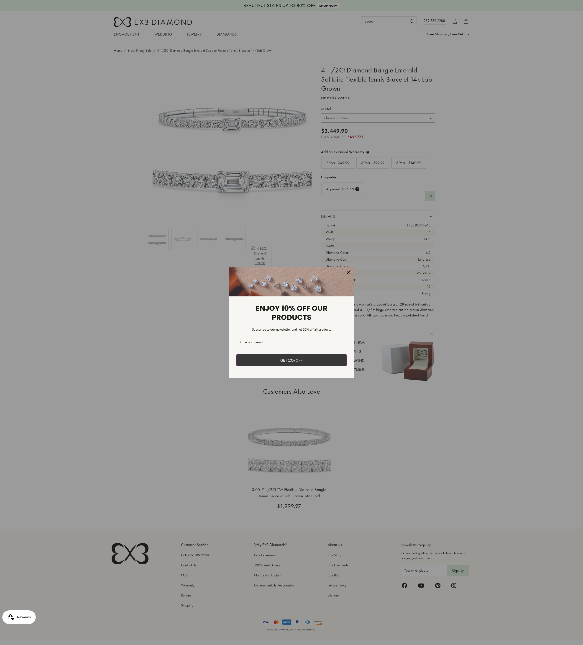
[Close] (348, 272)
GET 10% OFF (291, 360)
